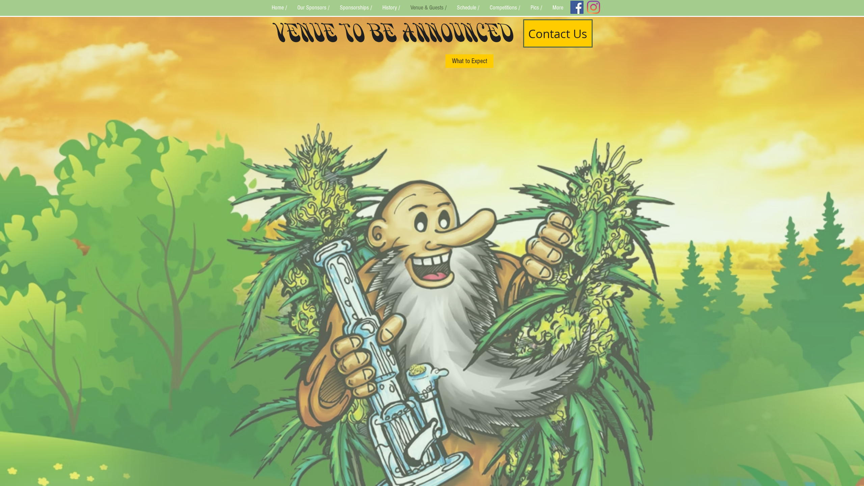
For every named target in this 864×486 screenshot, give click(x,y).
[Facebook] (577, 7)
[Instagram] (593, 7)
